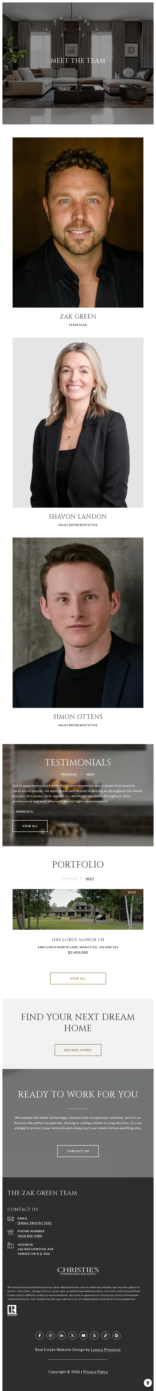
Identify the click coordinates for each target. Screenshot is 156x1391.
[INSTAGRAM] (51, 1335)
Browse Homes (78, 1050)
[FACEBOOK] (40, 1335)
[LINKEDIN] (61, 1335)
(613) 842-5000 (30, 1236)
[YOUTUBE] (83, 1335)
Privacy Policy (95, 1371)
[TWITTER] (72, 1335)
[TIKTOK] (105, 1335)
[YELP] (94, 1335)
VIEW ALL (30, 826)
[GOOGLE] (116, 1335)
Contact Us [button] (78, 1151)
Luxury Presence (106, 1349)
